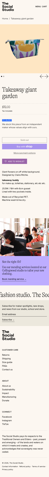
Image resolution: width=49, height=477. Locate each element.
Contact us (7, 369)
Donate (5, 400)
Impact (5, 393)
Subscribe (7, 319)
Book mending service (13, 279)
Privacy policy (7, 469)
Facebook (7, 416)
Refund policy (24, 466)
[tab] (1, 76)
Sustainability (8, 389)
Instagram (7, 420)
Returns (5, 355)
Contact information (10, 466)
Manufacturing (9, 396)
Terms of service (38, 466)
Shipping (6, 358)
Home (5, 18)
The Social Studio (16, 463)
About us (6, 386)
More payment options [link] (25, 153)
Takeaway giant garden (22, 18)
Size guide (7, 362)
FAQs (4, 366)
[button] (44, 6)
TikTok (5, 424)
